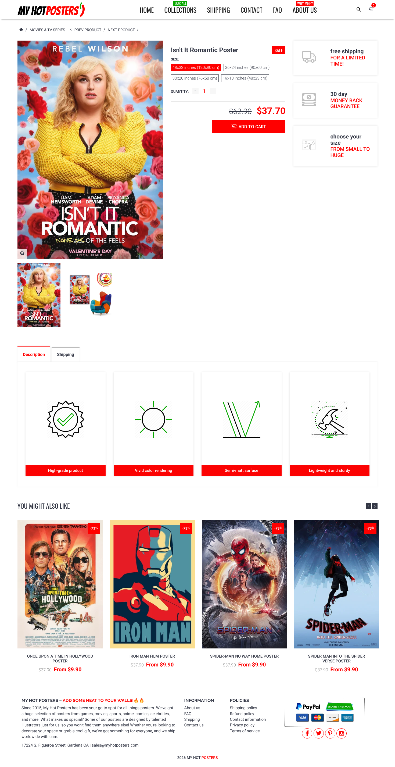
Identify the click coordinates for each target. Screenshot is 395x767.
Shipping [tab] (65, 354)
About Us (305, 8)
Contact (251, 10)
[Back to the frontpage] (20, 30)
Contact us (194, 725)
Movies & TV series (47, 30)
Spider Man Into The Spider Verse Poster (336, 658)
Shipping (218, 10)
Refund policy (242, 713)
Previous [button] (368, 506)
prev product (89, 30)
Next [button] (375, 506)
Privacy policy (242, 725)
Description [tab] (34, 354)
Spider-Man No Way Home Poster (244, 656)
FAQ (277, 10)
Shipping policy (243, 707)
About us (192, 707)
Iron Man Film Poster (152, 656)
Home (147, 10)
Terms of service (245, 731)
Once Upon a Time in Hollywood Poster (60, 658)
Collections (180, 8)
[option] (38, 295)
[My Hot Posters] (51, 9)
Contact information (248, 719)
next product (122, 30)
